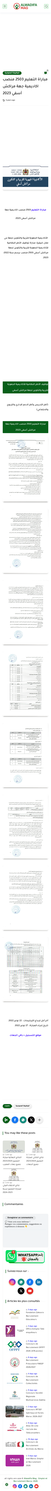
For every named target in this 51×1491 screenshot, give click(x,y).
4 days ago (32, 1374)
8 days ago (32, 1358)
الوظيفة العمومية (12, 73)
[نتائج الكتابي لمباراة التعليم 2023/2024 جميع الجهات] (37, 1147)
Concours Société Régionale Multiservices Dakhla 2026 (35, 1397)
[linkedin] (38, 1282)
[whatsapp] (21, 1282)
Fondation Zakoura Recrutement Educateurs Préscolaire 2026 (35, 1317)
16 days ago (33, 1439)
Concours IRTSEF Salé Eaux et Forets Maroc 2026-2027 (35, 1413)
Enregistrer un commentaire (20, 1218)
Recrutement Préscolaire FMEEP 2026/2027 (35, 1364)
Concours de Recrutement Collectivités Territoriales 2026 (34, 1381)
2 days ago (32, 1407)
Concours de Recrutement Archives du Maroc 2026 (35, 1446)
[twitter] (21, 1290)
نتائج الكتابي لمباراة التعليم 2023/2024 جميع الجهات (35, 1161)
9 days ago (32, 1390)
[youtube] (30, 1290)
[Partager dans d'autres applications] (39, 1119)
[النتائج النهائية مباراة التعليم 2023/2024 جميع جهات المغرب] (14, 1147)
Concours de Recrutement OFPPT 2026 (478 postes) (35, 1347)
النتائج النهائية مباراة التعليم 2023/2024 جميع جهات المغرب (12, 1161)
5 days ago (32, 1341)
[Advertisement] (25, 43)
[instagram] (12, 1282)
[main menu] (5, 6)
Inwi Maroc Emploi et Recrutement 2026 (35, 1462)
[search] (46, 6)
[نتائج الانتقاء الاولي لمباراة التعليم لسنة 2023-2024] (14, 1175)
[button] (15, 1119)
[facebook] (30, 1282)
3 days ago (32, 1310)
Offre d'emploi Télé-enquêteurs (35, 1331)
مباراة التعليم (38, 210)
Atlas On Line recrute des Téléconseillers (33, 1429)
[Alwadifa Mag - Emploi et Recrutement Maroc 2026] (26, 6)
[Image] (15, 1314)
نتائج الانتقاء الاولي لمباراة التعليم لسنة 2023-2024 (12, 1189)
